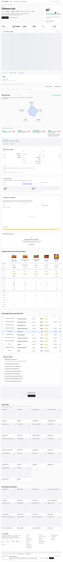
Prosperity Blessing (36, 259)
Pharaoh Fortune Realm (21, 318)
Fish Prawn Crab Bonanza (22, 341)
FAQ (22, 89)
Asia (15, 172)
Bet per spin (4, 182)
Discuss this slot (31, 395)
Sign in (4, 80)
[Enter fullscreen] (59, 31)
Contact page (28, 553)
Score (3, 89)
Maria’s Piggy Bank (21, 334)
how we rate (29, 97)
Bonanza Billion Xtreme (21, 322)
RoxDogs (19, 344)
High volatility (38, 157)
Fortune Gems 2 (56, 259)
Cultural (22, 172)
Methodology (24, 1)
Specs (6, 89)
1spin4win (5, 4)
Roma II (18, 350)
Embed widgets (28, 547)
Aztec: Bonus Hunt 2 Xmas (22, 338)
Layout (3, 130)
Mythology (4, 172)
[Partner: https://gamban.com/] (3, 541)
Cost (9, 89)
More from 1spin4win (13, 17)
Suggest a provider (29, 546)
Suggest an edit (58, 86)
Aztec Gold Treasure (21, 325)
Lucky (18, 172)
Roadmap (27, 541)
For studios (53, 539)
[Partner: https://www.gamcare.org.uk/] (18, 541)
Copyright (40, 538)
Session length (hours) (45, 182)
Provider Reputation (36, 130)
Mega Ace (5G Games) (21, 347)
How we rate (53, 538)
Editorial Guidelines (29, 539)
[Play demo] (31, 52)
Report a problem (49, 86)
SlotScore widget (13, 72)
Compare (17, 89)
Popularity (49, 130)
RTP (20, 89)
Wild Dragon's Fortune (25, 259)
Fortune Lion (46, 259)
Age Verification (53, 536)
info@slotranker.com (21, 553)
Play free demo (5, 17)
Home (2, 4)
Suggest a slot (28, 544)
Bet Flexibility (20, 130)
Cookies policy (41, 539)
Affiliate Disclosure (42, 541)
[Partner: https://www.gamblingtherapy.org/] (13, 541)
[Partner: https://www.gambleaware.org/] (8, 541)
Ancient (13, 172)
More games (31, 89)
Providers (15, 1)
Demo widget (21, 72)
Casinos (19, 1)
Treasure (9, 172)
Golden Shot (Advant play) (22, 328)
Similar (26, 89)
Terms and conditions (42, 536)
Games (11, 1)
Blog (27, 536)
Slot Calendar (28, 538)
